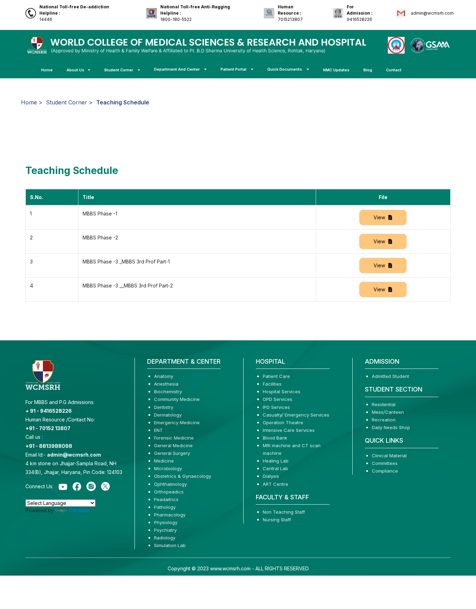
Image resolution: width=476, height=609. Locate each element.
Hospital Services (281, 391)
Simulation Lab (170, 545)
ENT (158, 430)
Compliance (385, 471)
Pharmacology (169, 514)
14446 (74, 13)
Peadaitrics (166, 499)
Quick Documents (285, 69)
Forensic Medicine (174, 438)
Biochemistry (168, 391)
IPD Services (276, 407)
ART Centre (275, 484)
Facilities (272, 384)
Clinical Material (389, 455)
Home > (32, 102)
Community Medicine (177, 399)
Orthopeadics (169, 492)
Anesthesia (166, 384)
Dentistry (163, 407)
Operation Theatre (283, 422)
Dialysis (271, 476)
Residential (384, 404)
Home (47, 70)
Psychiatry (165, 530)
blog (367, 70)
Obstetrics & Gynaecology (182, 476)
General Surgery (172, 453)
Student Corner (119, 70)
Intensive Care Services (289, 430)
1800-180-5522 (195, 13)
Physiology (165, 522)
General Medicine (173, 445)
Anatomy (163, 376)
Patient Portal (234, 69)
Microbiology (168, 468)
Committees (385, 463)
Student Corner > (69, 102)
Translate (79, 510)
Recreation (384, 419)
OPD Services (277, 399)
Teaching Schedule (122, 102)
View (379, 217)
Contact (393, 70)
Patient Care (276, 376)
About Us (75, 70)
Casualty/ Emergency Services (296, 415)
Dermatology (168, 415)
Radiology (164, 537)
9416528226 (360, 13)
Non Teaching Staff (284, 512)
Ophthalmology (170, 484)
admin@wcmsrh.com (432, 13)
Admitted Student (390, 376)
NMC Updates (336, 70)
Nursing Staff (277, 519)
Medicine (164, 461)
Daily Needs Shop (391, 427)
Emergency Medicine (177, 422)
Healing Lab (276, 461)
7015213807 (290, 13)
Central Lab (275, 468)
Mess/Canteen (388, 412)
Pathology (165, 507)
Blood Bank (275, 438)
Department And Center (177, 69)
